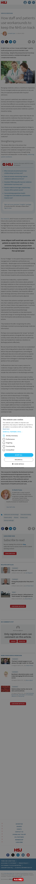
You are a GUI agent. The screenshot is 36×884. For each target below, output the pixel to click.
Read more (6, 429)
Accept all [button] (18, 455)
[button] (18, 432)
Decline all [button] (19, 459)
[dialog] (18, 442)
